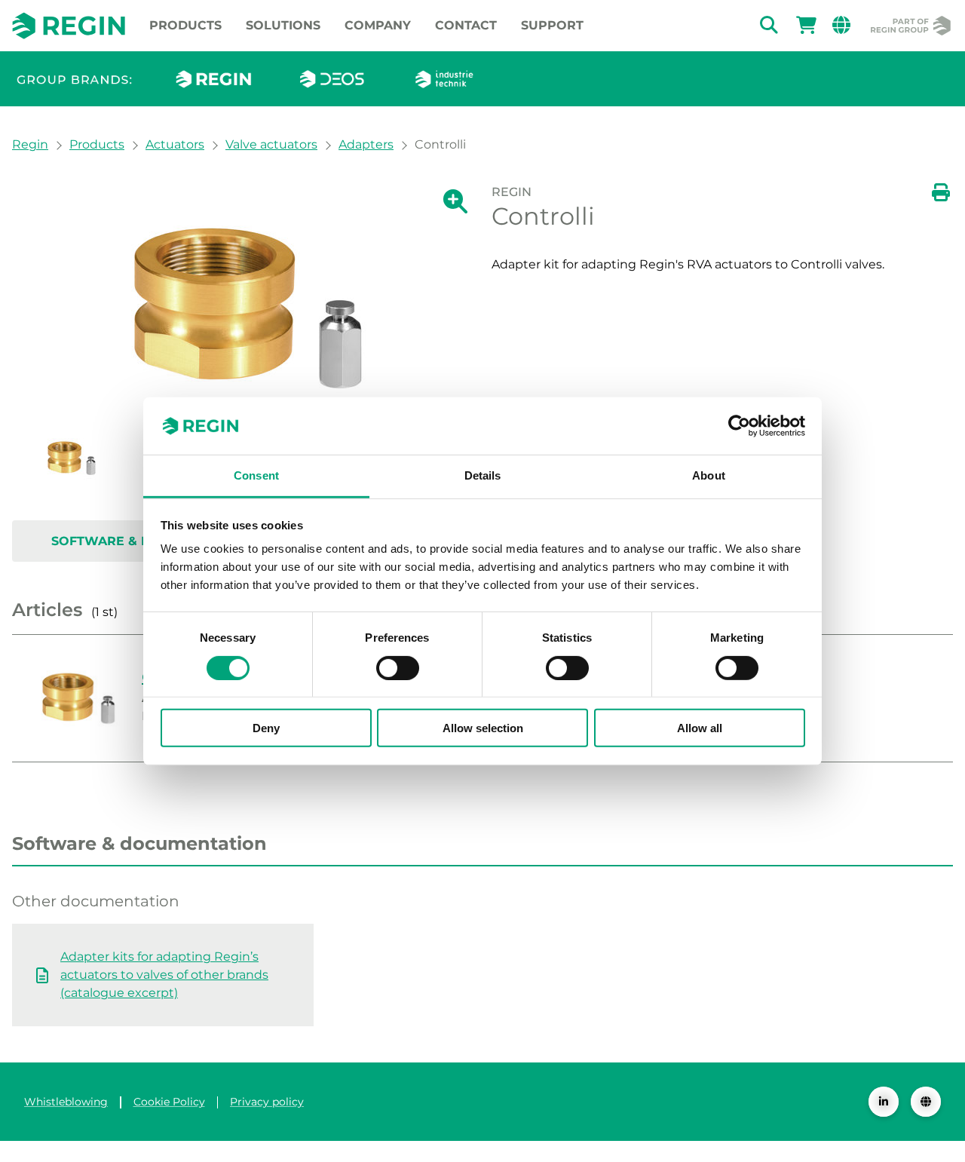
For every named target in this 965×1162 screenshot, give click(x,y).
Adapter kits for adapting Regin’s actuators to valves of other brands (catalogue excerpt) (164, 974)
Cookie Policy (169, 1101)
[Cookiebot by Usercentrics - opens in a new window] (739, 426)
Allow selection (483, 728)
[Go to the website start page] (68, 25)
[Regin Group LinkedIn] (883, 1102)
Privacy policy (267, 1101)
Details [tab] (482, 475)
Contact (466, 25)
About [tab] (708, 475)
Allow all (699, 728)
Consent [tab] (256, 475)
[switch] (397, 667)
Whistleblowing (66, 1101)
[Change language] (926, 1102)
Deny (266, 728)
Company (378, 25)
